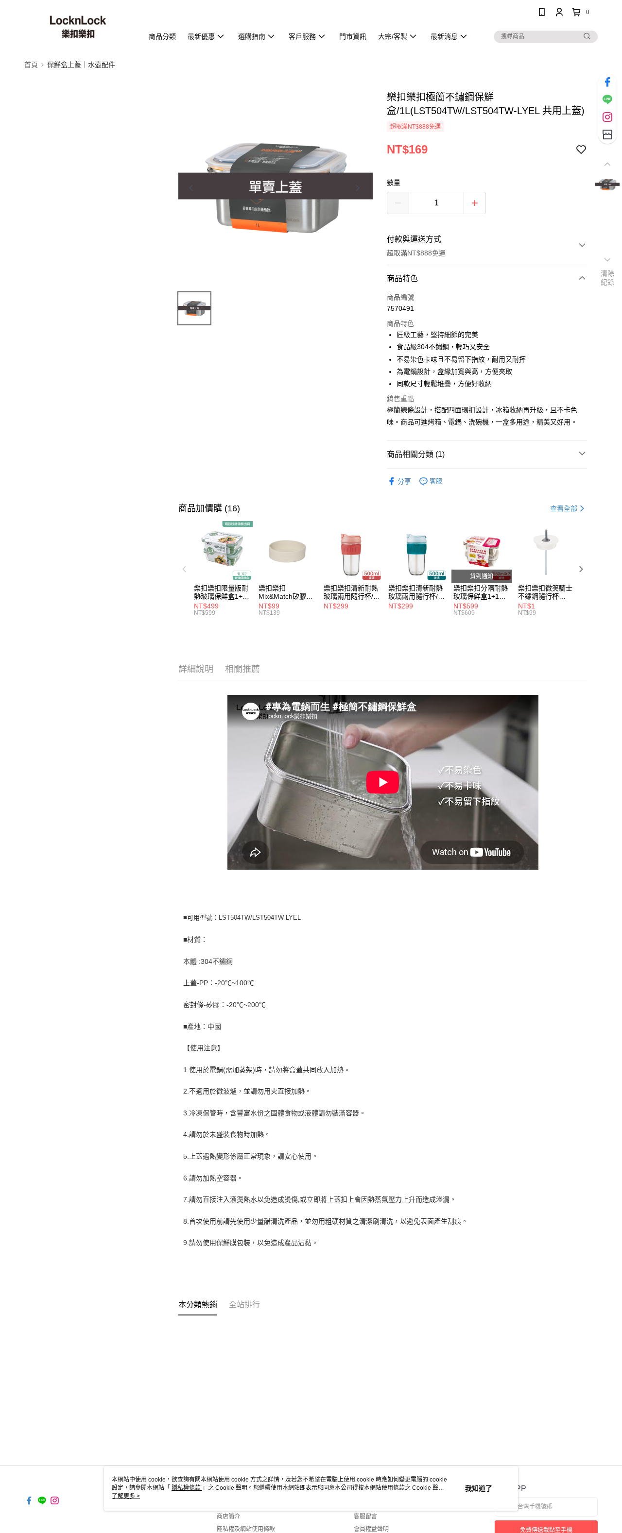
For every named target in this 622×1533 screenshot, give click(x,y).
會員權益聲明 (371, 1529)
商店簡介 (228, 1516)
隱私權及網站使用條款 (246, 1529)
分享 (404, 481)
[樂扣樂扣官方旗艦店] (78, 25)
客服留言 (365, 1516)
